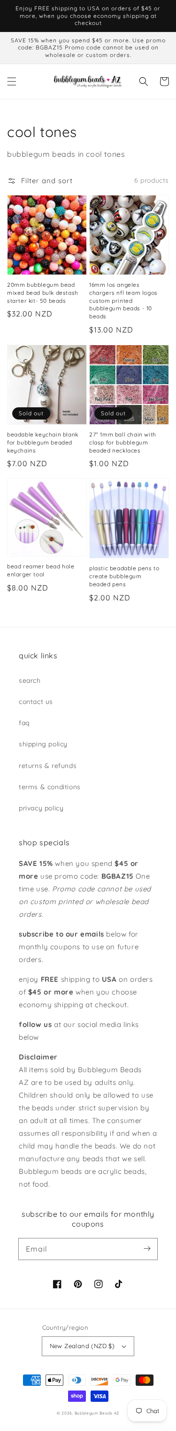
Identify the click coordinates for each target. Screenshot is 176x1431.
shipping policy (43, 744)
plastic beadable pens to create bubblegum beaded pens (124, 576)
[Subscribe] (147, 1248)
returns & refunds (48, 765)
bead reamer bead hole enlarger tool (41, 570)
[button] (11, 81)
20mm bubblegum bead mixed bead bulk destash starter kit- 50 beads (42, 292)
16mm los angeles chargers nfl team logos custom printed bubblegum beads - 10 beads (123, 300)
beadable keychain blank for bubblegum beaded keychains (42, 442)
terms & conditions (50, 787)
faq (24, 723)
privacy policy (41, 808)
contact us (36, 701)
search (30, 680)
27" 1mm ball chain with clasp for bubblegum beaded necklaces (122, 442)
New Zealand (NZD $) (82, 1346)
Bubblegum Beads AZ (97, 1413)
